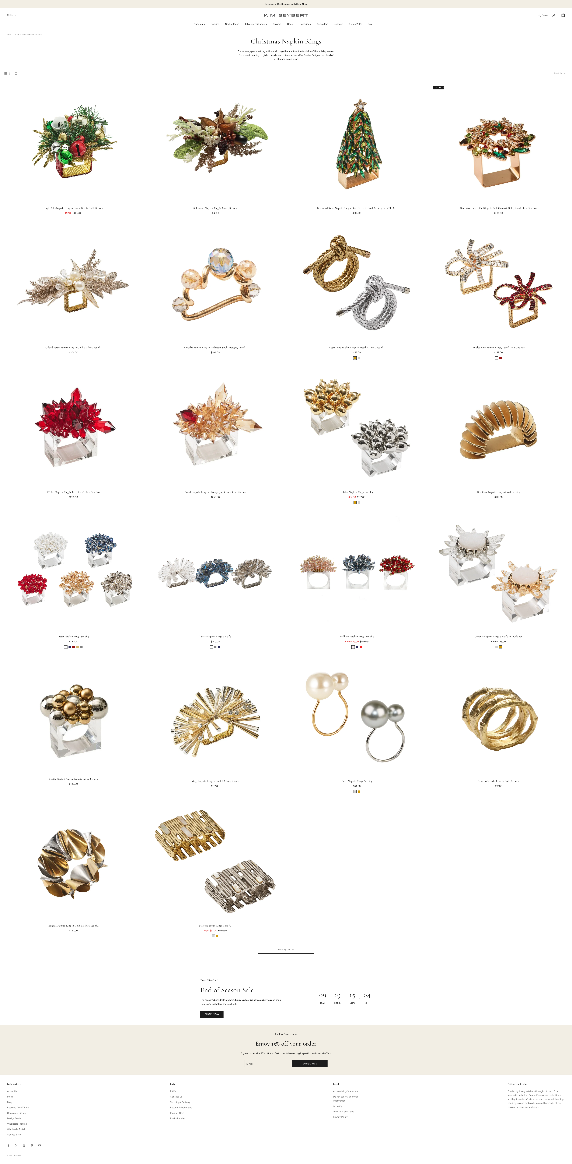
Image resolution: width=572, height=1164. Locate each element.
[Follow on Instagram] (24, 1145)
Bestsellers (322, 24)
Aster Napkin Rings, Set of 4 (73, 636)
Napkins (215, 24)
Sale (370, 24)
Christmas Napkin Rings (32, 34)
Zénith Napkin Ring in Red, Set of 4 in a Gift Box (73, 492)
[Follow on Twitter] (16, 1145)
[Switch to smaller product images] (11, 73)
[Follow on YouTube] (39, 1145)
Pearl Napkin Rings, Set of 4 (357, 781)
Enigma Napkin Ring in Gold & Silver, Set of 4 (73, 926)
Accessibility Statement (346, 1091)
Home (9, 34)
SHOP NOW (212, 1014)
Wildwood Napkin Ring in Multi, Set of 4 (215, 208)
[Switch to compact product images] (16, 73)
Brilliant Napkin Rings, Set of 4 (357, 636)
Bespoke (338, 24)
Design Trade (14, 1118)
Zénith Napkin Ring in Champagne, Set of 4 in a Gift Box (215, 492)
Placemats (199, 24)
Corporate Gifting (16, 1113)
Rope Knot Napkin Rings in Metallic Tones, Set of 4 (357, 347)
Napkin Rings (232, 24)
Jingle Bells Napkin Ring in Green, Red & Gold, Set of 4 (73, 208)
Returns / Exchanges (181, 1107)
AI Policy (337, 1106)
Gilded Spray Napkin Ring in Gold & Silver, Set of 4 (73, 347)
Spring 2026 (355, 24)
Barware (277, 24)
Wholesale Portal (16, 1129)
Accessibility (14, 1134)
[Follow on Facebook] (8, 1145)
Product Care (177, 1113)
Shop (17, 34)
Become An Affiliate (18, 1107)
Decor (290, 24)
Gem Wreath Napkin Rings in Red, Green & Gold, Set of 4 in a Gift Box (498, 208)
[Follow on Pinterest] (31, 1145)
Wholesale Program (17, 1123)
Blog (9, 1102)
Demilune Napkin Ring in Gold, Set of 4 (498, 492)
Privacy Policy (340, 1116)
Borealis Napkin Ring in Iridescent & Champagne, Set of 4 (215, 347)
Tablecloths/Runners (256, 24)
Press (10, 1096)
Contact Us (176, 1096)
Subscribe (310, 1063)
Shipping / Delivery (180, 1102)
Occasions (305, 24)
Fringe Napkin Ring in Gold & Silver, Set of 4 (215, 781)
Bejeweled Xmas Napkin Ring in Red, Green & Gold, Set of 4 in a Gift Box (357, 208)
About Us (12, 1091)
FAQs (173, 1091)
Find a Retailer (177, 1118)
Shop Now (301, 4)
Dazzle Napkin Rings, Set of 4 (215, 636)
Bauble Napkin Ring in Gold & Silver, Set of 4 (73, 779)
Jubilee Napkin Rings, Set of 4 (357, 492)
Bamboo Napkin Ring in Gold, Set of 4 (498, 781)
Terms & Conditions (343, 1111)
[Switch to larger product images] (5, 73)
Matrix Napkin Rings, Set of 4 (215, 926)
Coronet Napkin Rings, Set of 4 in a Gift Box (499, 636)
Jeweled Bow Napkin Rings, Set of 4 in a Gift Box (498, 347)
